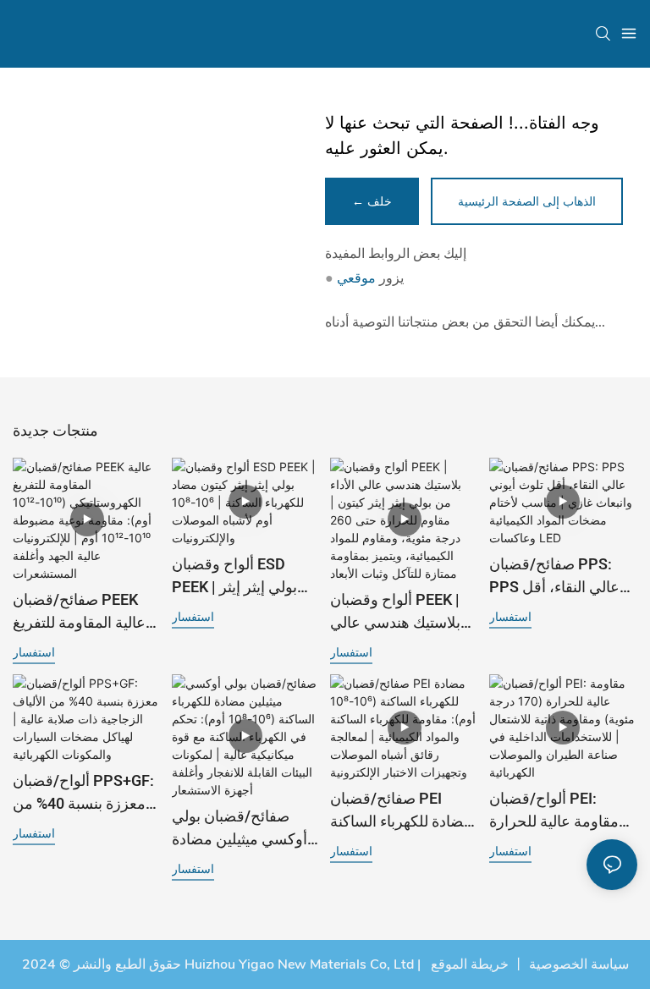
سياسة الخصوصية (579, 964)
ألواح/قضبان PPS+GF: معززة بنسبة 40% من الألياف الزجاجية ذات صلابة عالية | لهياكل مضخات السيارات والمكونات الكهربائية (83, 793)
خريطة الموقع (468, 964)
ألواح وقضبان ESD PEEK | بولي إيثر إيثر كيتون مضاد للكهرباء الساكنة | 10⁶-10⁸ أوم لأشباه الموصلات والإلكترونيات (238, 576)
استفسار (34, 652)
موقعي (356, 278)
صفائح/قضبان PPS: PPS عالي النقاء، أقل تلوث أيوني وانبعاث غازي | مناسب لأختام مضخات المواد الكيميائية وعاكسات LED (563, 576)
